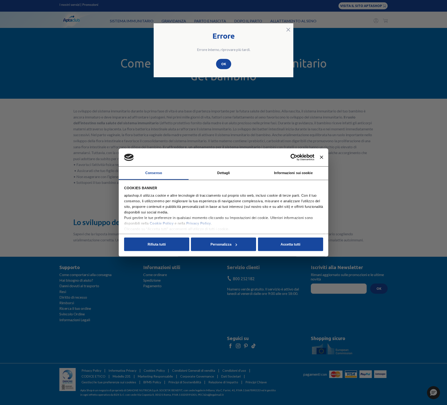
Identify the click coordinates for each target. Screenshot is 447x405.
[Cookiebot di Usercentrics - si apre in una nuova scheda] (294, 157)
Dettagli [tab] (223, 173)
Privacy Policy (198, 223)
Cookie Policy (162, 223)
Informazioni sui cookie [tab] (293, 173)
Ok (223, 64)
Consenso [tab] (153, 173)
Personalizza (220, 244)
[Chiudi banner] (321, 157)
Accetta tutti (290, 244)
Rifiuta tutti (157, 244)
